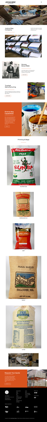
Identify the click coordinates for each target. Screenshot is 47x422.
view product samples (23, 18)
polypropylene (23, 186)
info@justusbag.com (8, 399)
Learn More (23, 361)
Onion (17, 399)
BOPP (23, 250)
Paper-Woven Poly (19, 400)
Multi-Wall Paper (18, 398)
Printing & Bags (27, 393)
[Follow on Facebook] (35, 392)
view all (7, 126)
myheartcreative (31, 418)
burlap (23, 300)
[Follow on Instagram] (36, 392)
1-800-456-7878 (7, 398)
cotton (23, 349)
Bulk (17, 394)
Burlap (17, 393)
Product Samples (27, 394)
